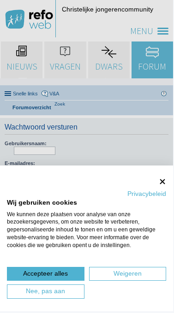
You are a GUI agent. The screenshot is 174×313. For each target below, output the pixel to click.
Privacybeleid (146, 193)
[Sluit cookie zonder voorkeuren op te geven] (162, 181)
